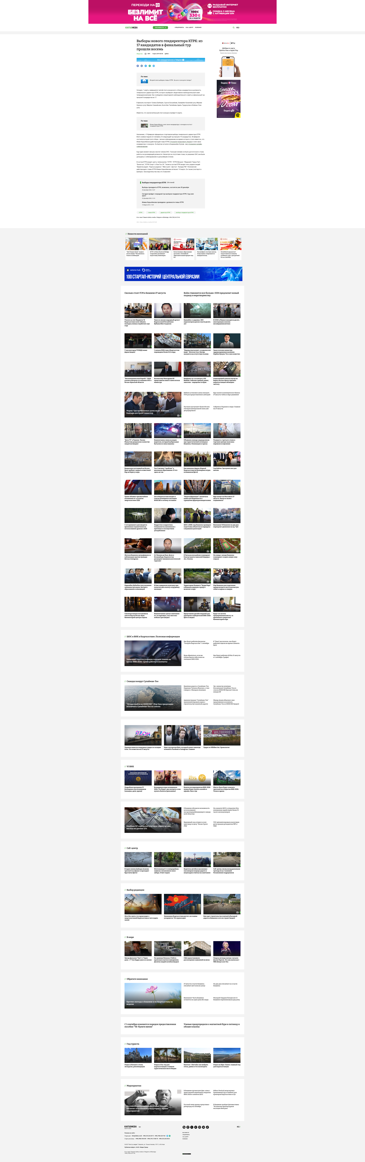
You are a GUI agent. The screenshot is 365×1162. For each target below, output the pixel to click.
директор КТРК (165, 212)
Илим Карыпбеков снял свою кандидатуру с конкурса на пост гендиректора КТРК (171, 125)
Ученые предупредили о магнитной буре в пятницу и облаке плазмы (212, 1025)
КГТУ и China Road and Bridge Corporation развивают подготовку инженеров (159, 253)
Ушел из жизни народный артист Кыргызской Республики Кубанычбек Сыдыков (167, 322)
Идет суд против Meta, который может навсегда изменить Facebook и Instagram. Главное (182, 748)
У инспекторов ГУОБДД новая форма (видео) (136, 351)
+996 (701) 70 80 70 (152, 1138)
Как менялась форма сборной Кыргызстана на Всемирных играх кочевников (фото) (197, 470)
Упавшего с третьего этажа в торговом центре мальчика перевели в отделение (224, 442)
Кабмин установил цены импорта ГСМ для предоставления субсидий (197, 394)
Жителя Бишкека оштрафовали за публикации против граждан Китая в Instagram (138, 557)
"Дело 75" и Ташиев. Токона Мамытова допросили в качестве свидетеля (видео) (137, 442)
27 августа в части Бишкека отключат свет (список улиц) (194, 985)
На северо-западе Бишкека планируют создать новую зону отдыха (225, 557)
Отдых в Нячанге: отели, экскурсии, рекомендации (135, 1066)
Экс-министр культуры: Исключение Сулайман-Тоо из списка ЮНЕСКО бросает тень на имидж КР (225, 689)
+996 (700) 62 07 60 (160, 1136)
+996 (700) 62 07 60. (174, 217)
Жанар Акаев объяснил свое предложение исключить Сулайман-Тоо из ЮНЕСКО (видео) (226, 702)
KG (238, 1127)
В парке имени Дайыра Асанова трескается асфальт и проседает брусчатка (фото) (137, 871)
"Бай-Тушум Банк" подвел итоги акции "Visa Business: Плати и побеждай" (135, 253)
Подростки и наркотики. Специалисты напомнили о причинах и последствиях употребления (164, 527)
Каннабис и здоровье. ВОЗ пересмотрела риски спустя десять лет (197, 322)
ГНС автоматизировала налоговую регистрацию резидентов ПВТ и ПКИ (226, 824)
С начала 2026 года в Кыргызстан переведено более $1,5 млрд (166, 351)
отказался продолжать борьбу (181, 142)
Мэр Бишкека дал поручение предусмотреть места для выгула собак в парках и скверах (226, 587)
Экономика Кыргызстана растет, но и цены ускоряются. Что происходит (180, 917)
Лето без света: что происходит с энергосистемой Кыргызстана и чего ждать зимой (141, 918)
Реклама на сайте (130, 1133)
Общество (140, 53)
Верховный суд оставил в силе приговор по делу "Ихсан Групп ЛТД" (196, 824)
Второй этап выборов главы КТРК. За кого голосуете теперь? (170, 80)
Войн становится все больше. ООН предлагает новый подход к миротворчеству (211, 294)
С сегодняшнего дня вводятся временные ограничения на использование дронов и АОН (136, 527)
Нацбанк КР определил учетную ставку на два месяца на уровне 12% (148, 827)
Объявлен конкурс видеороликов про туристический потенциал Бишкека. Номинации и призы (196, 442)
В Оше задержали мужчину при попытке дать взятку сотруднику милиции (167, 587)
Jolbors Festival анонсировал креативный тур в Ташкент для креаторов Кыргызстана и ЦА (225, 1092)
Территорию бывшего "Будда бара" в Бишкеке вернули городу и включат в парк (197, 587)
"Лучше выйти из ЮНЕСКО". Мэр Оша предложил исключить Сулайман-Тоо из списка (149, 705)
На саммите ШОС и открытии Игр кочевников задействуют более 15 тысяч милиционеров (226, 810)
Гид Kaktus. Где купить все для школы (224, 469)
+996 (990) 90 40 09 (140, 1138)
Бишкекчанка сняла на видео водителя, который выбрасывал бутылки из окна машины (166, 442)
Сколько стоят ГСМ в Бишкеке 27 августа (145, 293)
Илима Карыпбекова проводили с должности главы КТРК (163, 202)
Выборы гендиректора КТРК (154, 183)
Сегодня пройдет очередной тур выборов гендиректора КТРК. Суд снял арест (168, 195)
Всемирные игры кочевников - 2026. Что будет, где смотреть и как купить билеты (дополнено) (167, 789)
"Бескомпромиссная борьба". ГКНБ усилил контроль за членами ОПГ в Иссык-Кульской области (138, 380)
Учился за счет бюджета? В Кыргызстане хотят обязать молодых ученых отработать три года (137, 323)
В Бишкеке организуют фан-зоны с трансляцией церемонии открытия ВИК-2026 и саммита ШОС (197, 1092)
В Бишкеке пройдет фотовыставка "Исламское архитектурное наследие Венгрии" (226, 1106)
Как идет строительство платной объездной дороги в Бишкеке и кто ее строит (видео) (220, 917)
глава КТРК (151, 212)
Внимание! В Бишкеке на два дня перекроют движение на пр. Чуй (226, 526)
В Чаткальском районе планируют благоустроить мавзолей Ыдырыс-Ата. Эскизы (197, 557)
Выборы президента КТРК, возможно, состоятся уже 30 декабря (165, 187)
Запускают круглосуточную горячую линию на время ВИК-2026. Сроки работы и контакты (148, 660)
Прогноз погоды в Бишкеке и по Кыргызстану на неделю (149, 1003)
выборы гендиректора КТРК (185, 212)
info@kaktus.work (137, 1136)
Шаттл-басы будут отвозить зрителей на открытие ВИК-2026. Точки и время (226, 789)
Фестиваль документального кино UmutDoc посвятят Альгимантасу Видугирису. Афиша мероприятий (147, 1108)
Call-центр (189, 27)
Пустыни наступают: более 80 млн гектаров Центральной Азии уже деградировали (197, 408)
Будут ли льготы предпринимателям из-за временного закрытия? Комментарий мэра (223, 616)
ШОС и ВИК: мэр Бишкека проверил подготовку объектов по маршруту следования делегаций (197, 527)
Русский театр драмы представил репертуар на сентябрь (196, 1105)
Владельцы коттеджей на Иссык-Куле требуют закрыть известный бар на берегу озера (138, 470)
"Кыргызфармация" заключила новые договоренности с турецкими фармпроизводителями (197, 498)
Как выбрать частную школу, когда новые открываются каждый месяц (206, 253)
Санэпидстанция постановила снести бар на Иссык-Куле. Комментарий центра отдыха (136, 615)
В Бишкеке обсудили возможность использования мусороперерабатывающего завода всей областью (197, 811)
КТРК (140, 212)
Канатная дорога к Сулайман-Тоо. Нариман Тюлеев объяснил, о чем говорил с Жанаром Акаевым (196, 688)
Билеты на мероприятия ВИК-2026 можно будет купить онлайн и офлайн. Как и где (197, 789)
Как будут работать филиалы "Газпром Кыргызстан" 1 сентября (196, 642)
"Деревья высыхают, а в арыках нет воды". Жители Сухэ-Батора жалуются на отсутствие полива (197, 352)
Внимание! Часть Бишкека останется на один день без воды (196, 999)
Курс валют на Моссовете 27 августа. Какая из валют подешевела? (223, 498)
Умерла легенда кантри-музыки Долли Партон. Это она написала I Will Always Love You (226, 960)
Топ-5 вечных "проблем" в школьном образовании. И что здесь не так (165, 470)
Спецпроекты (179, 27)
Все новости (159, 27)
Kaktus (167, 53)
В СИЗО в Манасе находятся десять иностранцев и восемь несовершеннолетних (226, 322)
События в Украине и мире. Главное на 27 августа (226, 408)
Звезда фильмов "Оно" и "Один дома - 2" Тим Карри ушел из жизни (138, 959)
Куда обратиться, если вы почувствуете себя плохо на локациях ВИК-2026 (194, 657)
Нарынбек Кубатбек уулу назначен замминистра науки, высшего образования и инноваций (138, 587)
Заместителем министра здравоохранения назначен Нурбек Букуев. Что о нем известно (226, 352)
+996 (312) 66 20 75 (148, 1136)
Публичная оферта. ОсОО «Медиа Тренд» (136, 1147)
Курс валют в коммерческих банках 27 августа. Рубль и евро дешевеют (226, 394)
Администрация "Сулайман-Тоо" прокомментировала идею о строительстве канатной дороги (196, 702)
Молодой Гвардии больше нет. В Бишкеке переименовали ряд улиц (226, 999)
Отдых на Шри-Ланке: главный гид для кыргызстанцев (226, 1066)
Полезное (198, 27)
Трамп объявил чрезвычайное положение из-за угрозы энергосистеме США (136, 498)
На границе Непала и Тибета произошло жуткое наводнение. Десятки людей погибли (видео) (166, 960)
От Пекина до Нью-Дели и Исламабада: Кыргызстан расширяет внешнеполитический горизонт (167, 558)
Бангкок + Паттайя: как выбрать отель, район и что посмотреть (196, 1066)
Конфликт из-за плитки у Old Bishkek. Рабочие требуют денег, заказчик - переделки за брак (196, 380)
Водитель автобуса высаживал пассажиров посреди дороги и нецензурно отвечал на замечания (197, 871)
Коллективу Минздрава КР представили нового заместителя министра (167, 380)
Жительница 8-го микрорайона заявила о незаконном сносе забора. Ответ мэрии (166, 871)
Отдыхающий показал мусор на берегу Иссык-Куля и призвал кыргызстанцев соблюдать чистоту (225, 381)
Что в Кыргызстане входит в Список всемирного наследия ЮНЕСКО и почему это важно (165, 498)
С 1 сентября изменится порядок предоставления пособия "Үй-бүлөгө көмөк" (150, 1025)
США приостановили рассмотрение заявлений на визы (197, 959)
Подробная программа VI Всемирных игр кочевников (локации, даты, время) (135, 789)
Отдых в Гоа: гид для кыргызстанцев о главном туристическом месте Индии (165, 1066)
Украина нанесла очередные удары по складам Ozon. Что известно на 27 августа (143, 748)
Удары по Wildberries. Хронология (216, 747)
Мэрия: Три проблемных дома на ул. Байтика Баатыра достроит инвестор (147, 412)
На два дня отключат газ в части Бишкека (225, 985)
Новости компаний (138, 234)
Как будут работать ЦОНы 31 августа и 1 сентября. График (226, 656)
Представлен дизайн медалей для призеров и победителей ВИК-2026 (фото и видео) (197, 615)
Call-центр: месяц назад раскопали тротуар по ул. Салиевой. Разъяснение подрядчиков (226, 871)
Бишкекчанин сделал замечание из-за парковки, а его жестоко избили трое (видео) (166, 615)
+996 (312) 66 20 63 (164, 1138)
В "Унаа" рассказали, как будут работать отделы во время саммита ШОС (226, 643)
